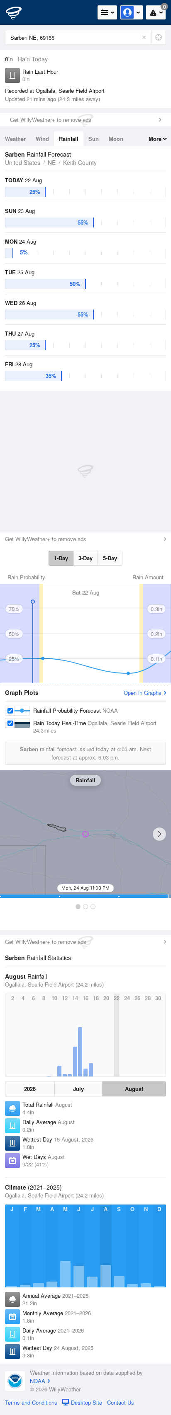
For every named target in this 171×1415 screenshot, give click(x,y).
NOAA (37, 1381)
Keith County (80, 162)
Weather (15, 139)
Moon (116, 139)
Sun (93, 139)
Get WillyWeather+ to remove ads (50, 119)
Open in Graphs (142, 693)
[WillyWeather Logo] (18, 12)
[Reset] (144, 37)
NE (52, 162)
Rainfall (68, 139)
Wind (42, 139)
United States (22, 162)
